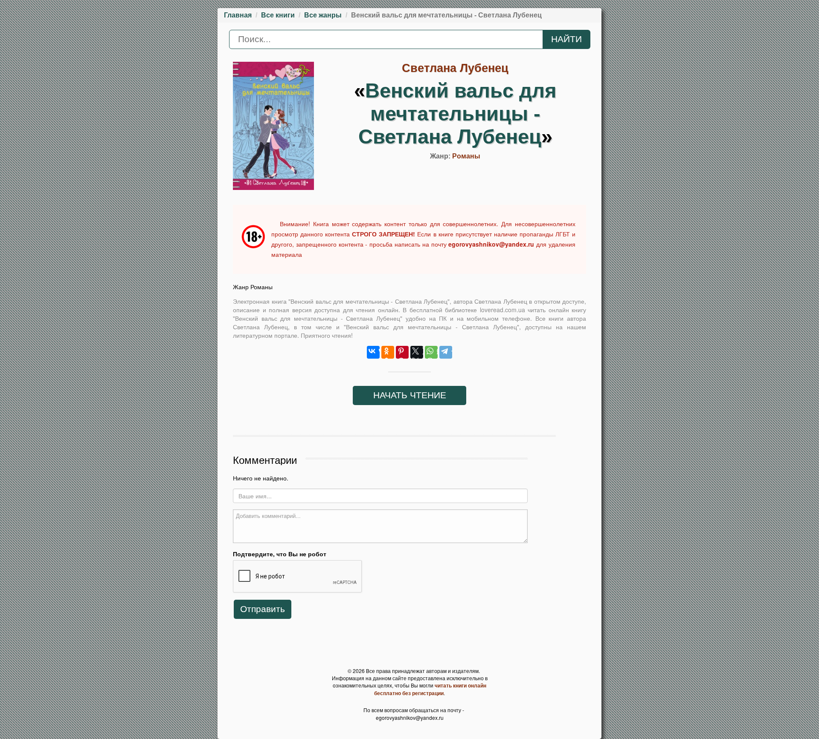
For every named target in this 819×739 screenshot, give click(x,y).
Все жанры (323, 15)
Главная (238, 15)
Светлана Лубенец (455, 68)
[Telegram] (445, 352)
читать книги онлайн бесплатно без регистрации (430, 689)
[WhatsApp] (431, 352)
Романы (466, 156)
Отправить (262, 609)
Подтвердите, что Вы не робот (279, 553)
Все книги (278, 15)
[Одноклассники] (387, 352)
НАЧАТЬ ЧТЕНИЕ (409, 395)
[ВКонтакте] (373, 352)
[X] (416, 352)
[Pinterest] (402, 352)
